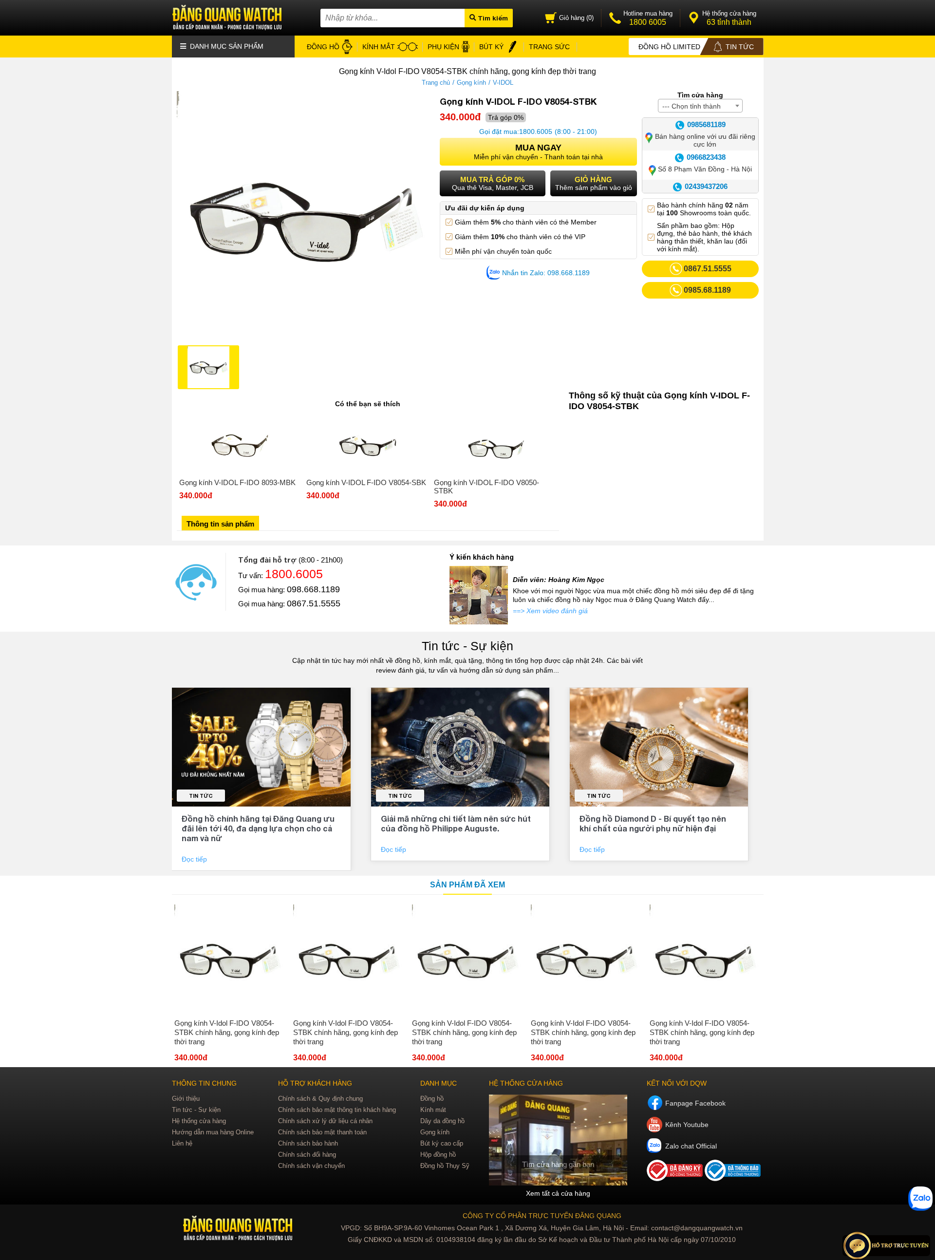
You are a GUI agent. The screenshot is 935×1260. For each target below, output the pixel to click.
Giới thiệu (186, 1098)
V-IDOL (503, 82)
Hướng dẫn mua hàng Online (213, 1132)
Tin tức (201, 795)
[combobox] (700, 106)
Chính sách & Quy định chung (320, 1098)
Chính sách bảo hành (308, 1143)
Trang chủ (436, 82)
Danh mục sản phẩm (225, 46)
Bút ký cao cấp (441, 1143)
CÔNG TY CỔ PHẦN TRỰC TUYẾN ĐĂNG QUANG (542, 1216)
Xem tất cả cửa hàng (558, 1193)
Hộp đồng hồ (438, 1154)
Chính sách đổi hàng (307, 1154)
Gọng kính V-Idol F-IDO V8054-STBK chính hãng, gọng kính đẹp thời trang (226, 1032)
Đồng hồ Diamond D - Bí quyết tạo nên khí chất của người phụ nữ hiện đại (653, 823)
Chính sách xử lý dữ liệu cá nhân (325, 1121)
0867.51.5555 (313, 603)
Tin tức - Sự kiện (467, 646)
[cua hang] (558, 1139)
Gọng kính (471, 82)
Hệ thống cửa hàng (199, 1121)
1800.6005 (535, 131)
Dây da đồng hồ (442, 1121)
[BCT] (676, 1179)
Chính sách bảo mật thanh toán (322, 1132)
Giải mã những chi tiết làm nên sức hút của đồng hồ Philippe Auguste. (456, 823)
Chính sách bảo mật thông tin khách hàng (337, 1109)
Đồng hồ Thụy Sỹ (444, 1165)
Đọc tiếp (195, 859)
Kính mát (433, 1109)
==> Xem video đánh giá (550, 611)
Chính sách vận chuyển (311, 1165)
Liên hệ (182, 1143)
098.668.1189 (313, 589)
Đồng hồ (432, 1098)
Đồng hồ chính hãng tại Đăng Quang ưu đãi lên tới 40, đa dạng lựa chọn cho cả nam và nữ (258, 828)
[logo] (239, 1228)
